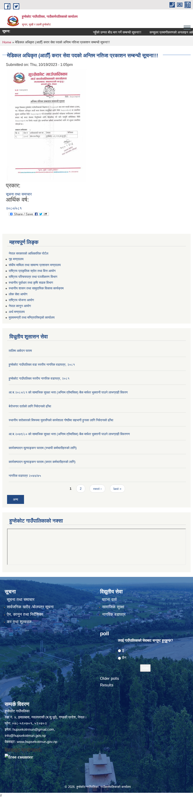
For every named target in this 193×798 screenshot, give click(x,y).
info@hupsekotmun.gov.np (25, 735)
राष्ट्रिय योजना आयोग (21, 300)
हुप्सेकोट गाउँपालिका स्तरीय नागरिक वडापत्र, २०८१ (39, 378)
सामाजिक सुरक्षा (113, 607)
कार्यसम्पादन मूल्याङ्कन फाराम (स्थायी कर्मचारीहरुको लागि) (43, 448)
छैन (124, 658)
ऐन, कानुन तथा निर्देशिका (25, 614)
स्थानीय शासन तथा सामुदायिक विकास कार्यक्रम (36, 288)
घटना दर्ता (109, 599)
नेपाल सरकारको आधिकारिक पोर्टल (28, 253)
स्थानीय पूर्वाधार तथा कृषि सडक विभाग (31, 282)
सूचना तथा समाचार (19, 194)
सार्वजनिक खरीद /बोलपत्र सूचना (30, 607)
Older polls (109, 678)
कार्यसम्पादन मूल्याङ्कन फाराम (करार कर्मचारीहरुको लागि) (42, 462)
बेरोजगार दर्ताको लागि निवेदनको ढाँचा (30, 406)
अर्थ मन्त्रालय (17, 312)
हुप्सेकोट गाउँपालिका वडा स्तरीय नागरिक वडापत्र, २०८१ (42, 364)
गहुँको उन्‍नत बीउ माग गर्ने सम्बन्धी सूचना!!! (106, 32)
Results (106, 685)
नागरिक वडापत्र (113, 614)
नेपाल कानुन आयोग (20, 306)
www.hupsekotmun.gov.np (37, 742)
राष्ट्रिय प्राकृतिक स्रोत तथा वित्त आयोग (32, 271)
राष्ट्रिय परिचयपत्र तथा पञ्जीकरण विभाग (33, 277)
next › (97, 488)
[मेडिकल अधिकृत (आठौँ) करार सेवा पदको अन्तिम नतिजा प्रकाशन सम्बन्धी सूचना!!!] (46, 125)
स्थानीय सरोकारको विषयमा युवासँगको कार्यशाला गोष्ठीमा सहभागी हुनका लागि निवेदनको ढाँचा (61, 420)
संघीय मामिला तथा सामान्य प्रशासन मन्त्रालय (35, 265)
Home (6, 42)
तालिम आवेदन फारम (20, 350)
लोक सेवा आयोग (18, 294)
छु (123, 650)
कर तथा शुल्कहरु (19, 622)
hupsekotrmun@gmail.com (33, 729)
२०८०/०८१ (14, 208)
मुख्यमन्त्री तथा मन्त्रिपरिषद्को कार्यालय (32, 317)
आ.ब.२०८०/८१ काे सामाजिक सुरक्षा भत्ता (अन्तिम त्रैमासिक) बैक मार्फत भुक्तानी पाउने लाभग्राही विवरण (68, 392)
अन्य (15, 499)
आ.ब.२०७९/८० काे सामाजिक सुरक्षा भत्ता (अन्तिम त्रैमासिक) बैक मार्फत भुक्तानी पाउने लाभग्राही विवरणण (69, 434)
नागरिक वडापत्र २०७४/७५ (25, 476)
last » (117, 488)
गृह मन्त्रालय (16, 259)
